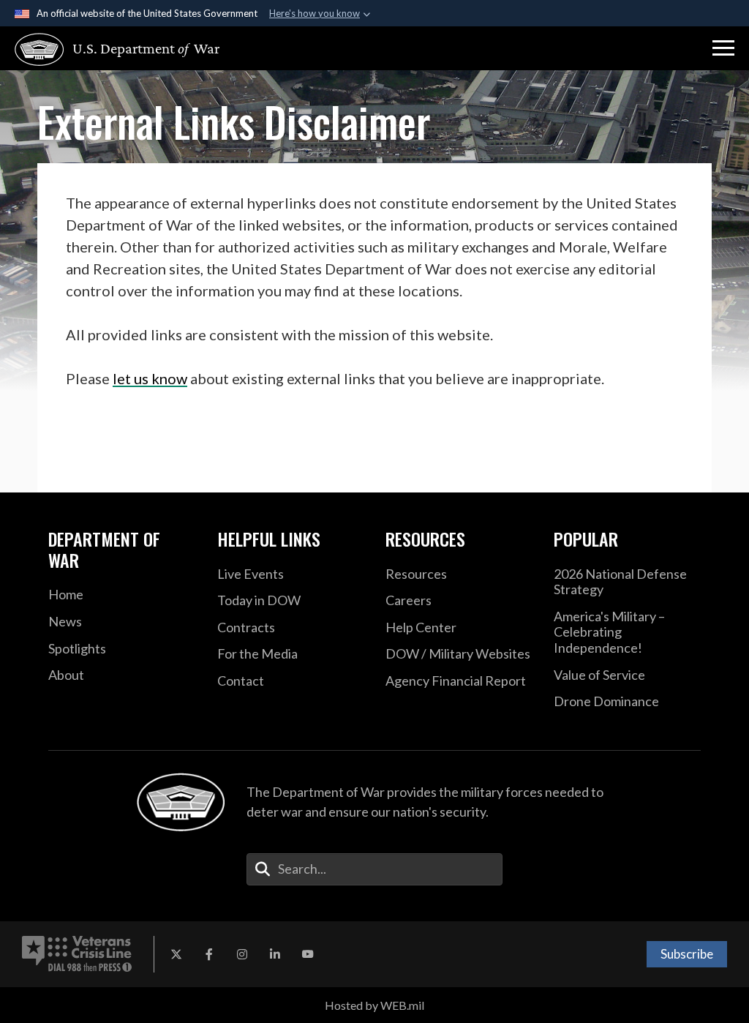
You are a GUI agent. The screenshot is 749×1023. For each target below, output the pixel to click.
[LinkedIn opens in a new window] (275, 954)
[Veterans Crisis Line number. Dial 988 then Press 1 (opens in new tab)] (77, 954)
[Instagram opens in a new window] (242, 954)
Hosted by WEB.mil (374, 1005)
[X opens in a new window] (176, 954)
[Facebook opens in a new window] (209, 954)
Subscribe (686, 954)
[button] (723, 48)
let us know (150, 378)
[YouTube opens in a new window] (308, 954)
